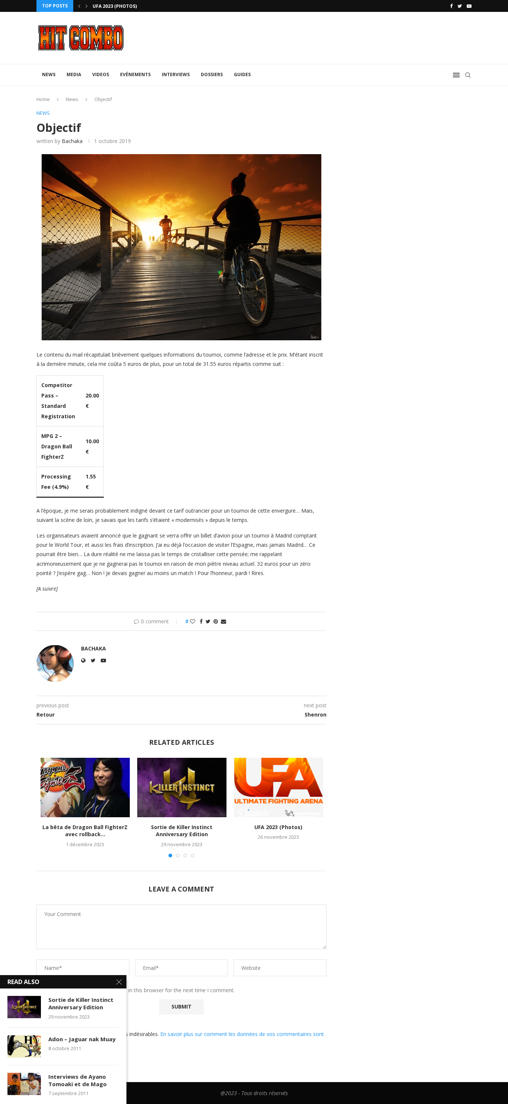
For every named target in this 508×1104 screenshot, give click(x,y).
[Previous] (79, 6)
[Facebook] (451, 6)
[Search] (468, 75)
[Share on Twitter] (208, 621)
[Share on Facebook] (201, 621)
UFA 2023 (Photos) (115, 6)
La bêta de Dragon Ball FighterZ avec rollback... (85, 831)
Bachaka (72, 141)
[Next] (87, 6)
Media (74, 74)
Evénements (135, 74)
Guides (242, 74)
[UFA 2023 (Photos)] (278, 787)
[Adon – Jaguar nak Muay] (24, 1046)
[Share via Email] (223, 621)
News (48, 74)
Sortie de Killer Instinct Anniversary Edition (181, 831)
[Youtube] (469, 6)
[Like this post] (192, 621)
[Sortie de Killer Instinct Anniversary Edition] (181, 787)
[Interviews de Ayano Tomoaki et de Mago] (24, 1084)
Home (43, 99)
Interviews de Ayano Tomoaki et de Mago (77, 1080)
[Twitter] (459, 6)
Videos (100, 74)
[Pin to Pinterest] (215, 621)
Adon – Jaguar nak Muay (82, 1039)
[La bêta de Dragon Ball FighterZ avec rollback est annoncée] (85, 787)
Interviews (176, 74)
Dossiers (212, 74)
